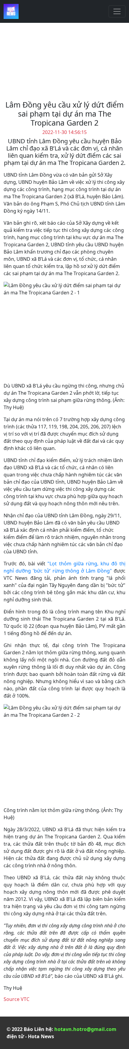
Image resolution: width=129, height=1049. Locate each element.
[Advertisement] (64, 64)
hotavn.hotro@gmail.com (85, 1029)
